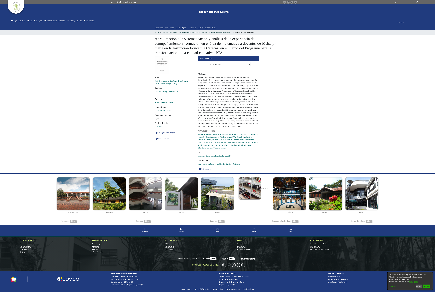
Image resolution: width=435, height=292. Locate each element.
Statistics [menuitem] (193, 28)
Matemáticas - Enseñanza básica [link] (209, 134)
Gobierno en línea (315, 246)
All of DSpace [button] (181, 28)
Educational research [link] (205, 148)
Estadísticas (95, 249)
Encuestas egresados (98, 244)
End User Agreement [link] (233, 289)
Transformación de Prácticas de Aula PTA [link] (221, 137)
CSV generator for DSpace (207, 28)
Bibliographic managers (166, 133)
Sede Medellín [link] (184, 32)
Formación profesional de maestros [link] (231, 140)
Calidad (167, 244)
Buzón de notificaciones (244, 249)
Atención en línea (25, 244)
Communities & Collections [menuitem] (164, 28)
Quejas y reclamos (25, 252)
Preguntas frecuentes (26, 249)
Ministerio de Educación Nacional (319, 249)
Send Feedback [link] (248, 289)
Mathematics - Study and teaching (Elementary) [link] (234, 142)
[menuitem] (182, 28)
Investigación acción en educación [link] (234, 134)
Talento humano (169, 249)
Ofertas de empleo (97, 252)
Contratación (241, 244)
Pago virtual (95, 246)
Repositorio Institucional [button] (214, 12)
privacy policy (413, 282)
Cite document (163, 139)
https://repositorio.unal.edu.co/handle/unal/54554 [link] (215, 156)
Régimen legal (241, 246)
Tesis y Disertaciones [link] (169, 32)
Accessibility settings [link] (202, 289)
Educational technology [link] (242, 145)
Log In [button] (400, 22)
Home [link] (157, 32)
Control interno (169, 246)
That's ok (426, 286)
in (224, 265)
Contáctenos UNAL (25, 246)
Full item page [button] (206, 169)
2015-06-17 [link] (159, 127)
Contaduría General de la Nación (319, 244)
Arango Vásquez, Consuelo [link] (164, 102)
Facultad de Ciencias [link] (199, 32)
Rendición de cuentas (171, 252)
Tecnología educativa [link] (244, 137)
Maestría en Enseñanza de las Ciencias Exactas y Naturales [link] (220, 32)
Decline (418, 286)
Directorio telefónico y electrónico (188, 259)
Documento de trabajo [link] (162, 110)
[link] (219, 164)
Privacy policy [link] (218, 289)
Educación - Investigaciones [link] (208, 140)
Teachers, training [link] (219, 148)
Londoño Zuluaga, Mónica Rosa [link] (166, 92)
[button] (395, 2)
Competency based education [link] (222, 145)
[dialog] (410, 281)
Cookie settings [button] (186, 289)
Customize (392, 286)
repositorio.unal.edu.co (123, 2)
